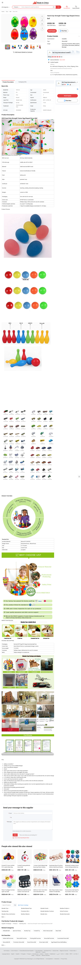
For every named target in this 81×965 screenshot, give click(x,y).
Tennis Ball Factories (22, 938)
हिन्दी (71, 954)
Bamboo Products (64, 908)
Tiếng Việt (38, 955)
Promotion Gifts (25, 911)
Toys (7, 11)
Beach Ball (15, 11)
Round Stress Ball (31, 942)
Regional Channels (64, 950)
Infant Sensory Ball (47, 930)
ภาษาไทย (75, 954)
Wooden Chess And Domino (8, 914)
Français (29, 954)
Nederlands (52, 954)
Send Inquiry (52, 31)
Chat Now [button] (64, 31)
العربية (58, 954)
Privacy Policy (64, 958)
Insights (43, 952)
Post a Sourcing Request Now (21, 837)
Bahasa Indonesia (46, 955)
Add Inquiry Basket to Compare (23, 52)
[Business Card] (77, 89)
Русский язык (35, 954)
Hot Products (6, 950)
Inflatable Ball (6, 930)
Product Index (73, 950)
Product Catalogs (23, 905)
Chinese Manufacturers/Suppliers (26, 950)
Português (23, 954)
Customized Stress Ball (63, 938)
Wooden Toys (5, 908)
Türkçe (32, 955)
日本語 (66, 954)
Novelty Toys (27, 930)
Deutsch (46, 954)
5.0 (63, 84)
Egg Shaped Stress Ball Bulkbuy (59, 942)
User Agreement (49, 958)
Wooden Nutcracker (65, 914)
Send (15, 835)
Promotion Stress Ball (18, 942)
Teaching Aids (5, 911)
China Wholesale (38, 950)
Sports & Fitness (17, 930)
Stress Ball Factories (49, 938)
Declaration (56, 958)
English (12, 954)
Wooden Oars (43, 914)
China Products (14, 950)
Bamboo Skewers (25, 914)
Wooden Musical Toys (26, 908)
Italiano (41, 954)
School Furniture (64, 911)
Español (17, 954)
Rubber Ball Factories (8, 938)
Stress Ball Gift (6, 942)
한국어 (62, 954)
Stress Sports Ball (43, 942)
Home (3, 11)
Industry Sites (55, 950)
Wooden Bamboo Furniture (47, 911)
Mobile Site (38, 952)
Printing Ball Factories (35, 938)
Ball (10, 11)
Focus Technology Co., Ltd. (30, 958)
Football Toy (37, 930)
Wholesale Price (47, 950)
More (3, 945)
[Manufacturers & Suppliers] (40, 2)
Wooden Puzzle (44, 908)
